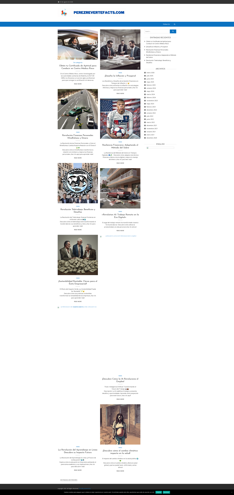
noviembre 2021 (152, 129)
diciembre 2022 (152, 110)
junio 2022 (150, 119)
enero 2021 (150, 135)
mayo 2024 (150, 91)
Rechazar (166, 492)
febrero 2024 (151, 97)
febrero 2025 (151, 85)
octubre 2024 (151, 88)
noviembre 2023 (152, 101)
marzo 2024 (151, 94)
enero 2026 (150, 73)
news (120, 73)
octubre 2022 (151, 113)
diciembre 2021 (152, 125)
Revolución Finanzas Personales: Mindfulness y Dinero (157, 51)
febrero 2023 (151, 107)
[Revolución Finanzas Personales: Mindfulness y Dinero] (78, 109)
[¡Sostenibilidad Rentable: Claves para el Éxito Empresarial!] (78, 255)
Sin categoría (77, 62)
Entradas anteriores (68, 480)
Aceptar (158, 492)
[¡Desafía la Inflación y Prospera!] (120, 49)
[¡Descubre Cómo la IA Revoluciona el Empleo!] (120, 304)
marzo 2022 (151, 122)
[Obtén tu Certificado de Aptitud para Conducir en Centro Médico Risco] (78, 44)
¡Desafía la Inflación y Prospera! (120, 76)
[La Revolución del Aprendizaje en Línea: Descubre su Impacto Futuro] (78, 375)
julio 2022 (150, 116)
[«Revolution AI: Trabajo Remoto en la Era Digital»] (120, 188)
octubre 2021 (151, 132)
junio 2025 (150, 79)
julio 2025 (150, 76)
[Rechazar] (232, 492)
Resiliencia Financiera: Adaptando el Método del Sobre (161, 56)
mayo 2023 (150, 104)
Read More (78, 84)
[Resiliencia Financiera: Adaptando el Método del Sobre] (120, 119)
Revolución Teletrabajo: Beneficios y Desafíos (158, 61)
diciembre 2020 (152, 138)
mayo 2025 (150, 82)
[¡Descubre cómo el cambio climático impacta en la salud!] (120, 424)
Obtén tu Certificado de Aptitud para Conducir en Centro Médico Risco (158, 42)
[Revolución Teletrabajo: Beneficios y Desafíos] (78, 183)
